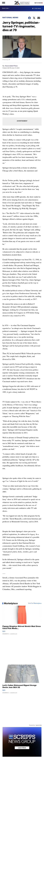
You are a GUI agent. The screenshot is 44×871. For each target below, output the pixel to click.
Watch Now (38, 3)
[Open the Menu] (3, 3)
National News (10, 18)
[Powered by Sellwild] (39, 725)
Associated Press (11, 66)
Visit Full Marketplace (35, 603)
